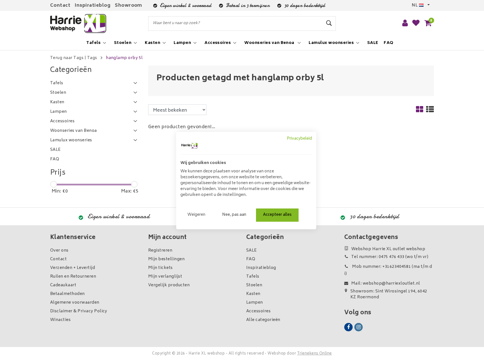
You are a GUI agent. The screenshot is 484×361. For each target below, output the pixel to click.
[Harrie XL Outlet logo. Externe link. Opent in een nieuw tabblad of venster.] (189, 145)
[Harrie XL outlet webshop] (78, 23)
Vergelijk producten (169, 285)
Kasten (253, 293)
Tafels (252, 276)
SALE (251, 250)
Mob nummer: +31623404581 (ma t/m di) (388, 270)
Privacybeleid (299, 138)
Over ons (59, 250)
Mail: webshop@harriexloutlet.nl (385, 283)
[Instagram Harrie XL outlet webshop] (358, 327)
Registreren (160, 250)
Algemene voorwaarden (74, 302)
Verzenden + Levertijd (72, 267)
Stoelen (254, 285)
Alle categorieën (263, 320)
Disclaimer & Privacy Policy (78, 311)
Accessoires (258, 311)
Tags (92, 58)
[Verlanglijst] (416, 23)
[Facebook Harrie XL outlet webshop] (348, 327)
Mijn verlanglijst (165, 276)
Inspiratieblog (92, 6)
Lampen (254, 302)
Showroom (128, 6)
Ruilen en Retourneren (73, 276)
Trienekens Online (314, 354)
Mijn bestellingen (166, 259)
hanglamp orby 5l (124, 58)
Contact (60, 6)
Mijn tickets (160, 267)
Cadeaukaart (63, 285)
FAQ (250, 259)
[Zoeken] (329, 23)
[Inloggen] (405, 23)
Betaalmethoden (67, 293)
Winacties (60, 320)
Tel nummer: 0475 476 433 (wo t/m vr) (389, 257)
